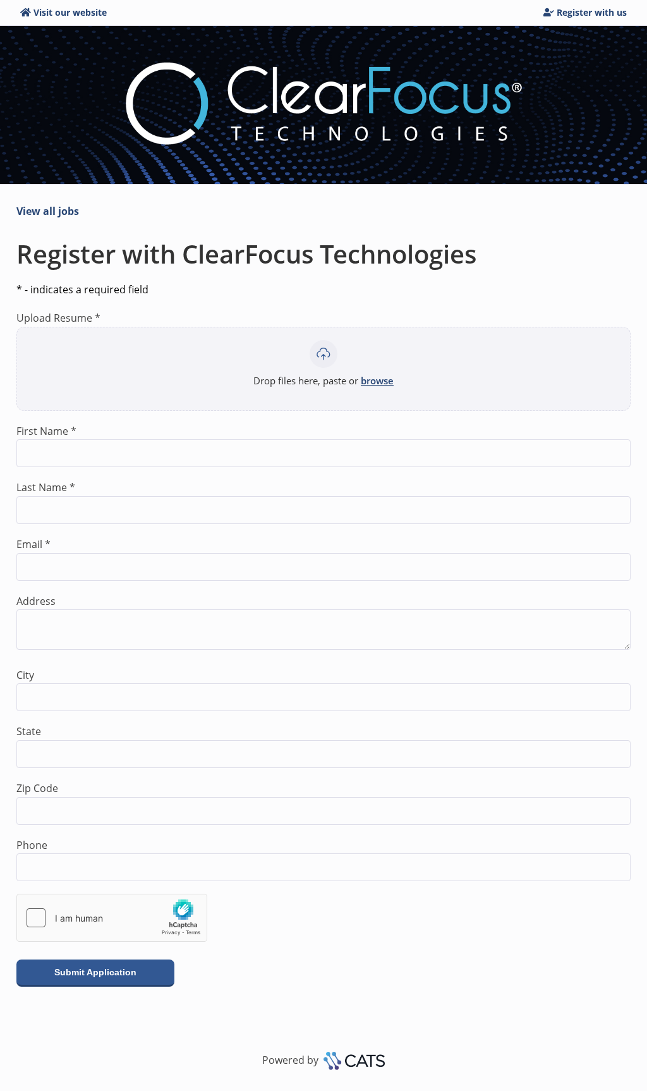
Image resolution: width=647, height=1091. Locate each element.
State (28, 731)
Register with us (592, 12)
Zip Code (37, 788)
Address (36, 601)
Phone (31, 845)
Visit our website (70, 12)
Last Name (45, 487)
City (25, 675)
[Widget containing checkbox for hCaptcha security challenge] (111, 918)
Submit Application (95, 972)
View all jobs (47, 211)
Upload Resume (58, 318)
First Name (46, 431)
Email (33, 544)
